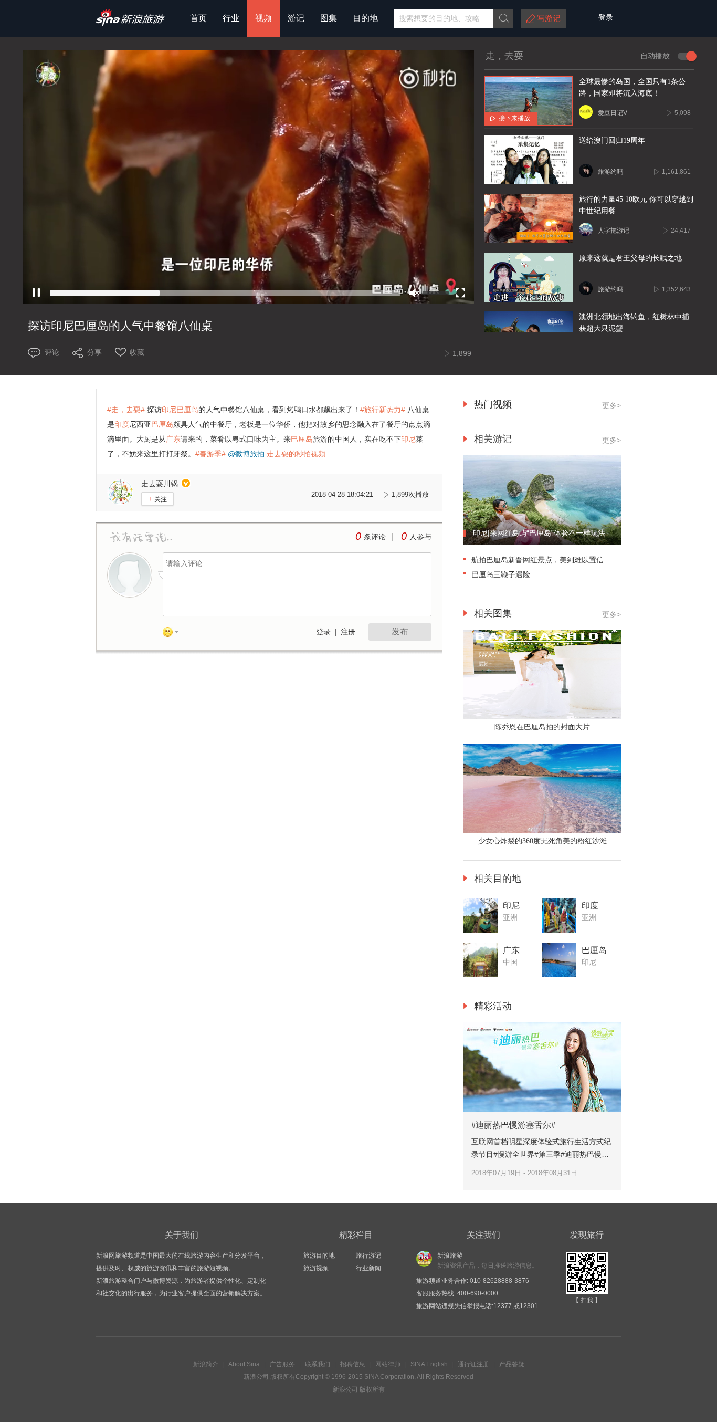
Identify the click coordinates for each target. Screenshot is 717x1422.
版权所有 (283, 1377)
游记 (296, 18)
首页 (198, 18)
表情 (174, 634)
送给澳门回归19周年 (612, 140)
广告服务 (282, 1364)
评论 (52, 352)
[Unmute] (414, 293)
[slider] (225, 293)
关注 (158, 499)
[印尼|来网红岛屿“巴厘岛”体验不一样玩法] (542, 542)
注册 (348, 632)
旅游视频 (316, 1268)
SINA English (429, 1364)
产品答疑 (511, 1364)
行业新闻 (368, 1268)
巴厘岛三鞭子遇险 (500, 574)
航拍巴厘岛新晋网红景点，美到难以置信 (537, 560)
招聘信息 (352, 1364)
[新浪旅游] (130, 23)
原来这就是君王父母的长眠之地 (630, 258)
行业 (231, 18)
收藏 (137, 352)
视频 (263, 18)
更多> (611, 440)
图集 (328, 18)
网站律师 (387, 1364)
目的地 (365, 18)
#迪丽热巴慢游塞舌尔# (513, 1125)
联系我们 (317, 1364)
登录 (323, 632)
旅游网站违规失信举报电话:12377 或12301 (477, 1306)
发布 (400, 631)
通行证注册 (473, 1364)
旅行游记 (368, 1255)
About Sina (244, 1364)
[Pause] (36, 293)
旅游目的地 (319, 1255)
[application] (248, 177)
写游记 (549, 18)
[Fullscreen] (460, 293)
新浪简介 (205, 1364)
